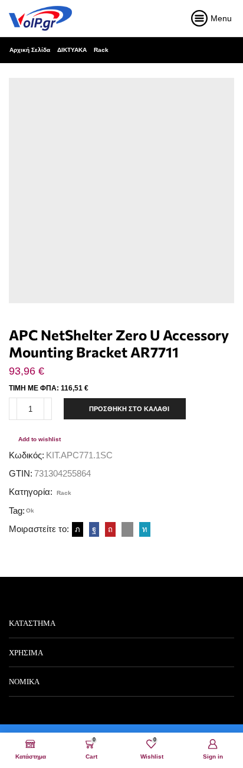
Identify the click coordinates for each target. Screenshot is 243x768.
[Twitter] (77, 529)
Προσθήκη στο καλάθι (129, 408)
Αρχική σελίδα (29, 50)
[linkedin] (143, 529)
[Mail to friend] (127, 529)
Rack (101, 50)
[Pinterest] (110, 529)
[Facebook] (94, 529)
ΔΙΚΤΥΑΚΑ (72, 50)
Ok (30, 510)
